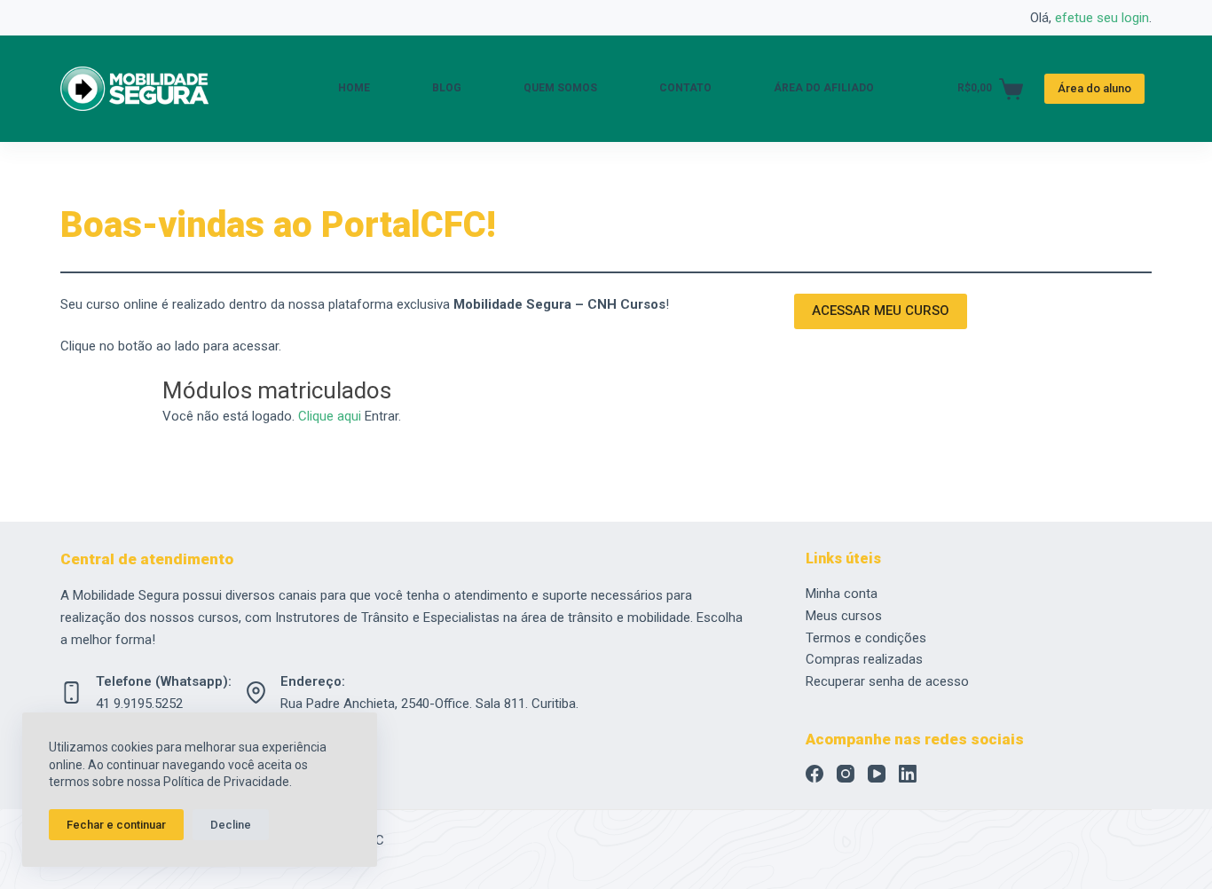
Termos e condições (866, 638)
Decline (230, 824)
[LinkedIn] (908, 774)
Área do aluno (1094, 88)
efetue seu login (1102, 18)
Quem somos (560, 88)
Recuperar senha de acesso (887, 681)
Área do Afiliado (824, 88)
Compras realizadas (864, 659)
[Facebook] (814, 774)
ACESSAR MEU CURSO (880, 311)
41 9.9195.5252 (139, 704)
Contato (685, 88)
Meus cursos (844, 616)
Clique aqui (329, 416)
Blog (446, 88)
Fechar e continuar (116, 824)
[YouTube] (876, 774)
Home (354, 88)
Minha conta (842, 594)
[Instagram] (845, 774)
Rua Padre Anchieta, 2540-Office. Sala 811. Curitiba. (429, 704)
